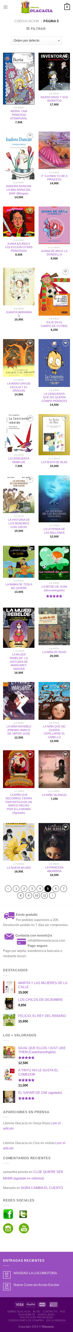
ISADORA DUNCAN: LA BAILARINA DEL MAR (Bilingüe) (19, 190)
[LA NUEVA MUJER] (18, 842)
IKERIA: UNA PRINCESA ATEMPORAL (18, 115)
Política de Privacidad (36, 1317)
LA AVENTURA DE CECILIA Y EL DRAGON (18, 387)
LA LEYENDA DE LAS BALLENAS (54, 531)
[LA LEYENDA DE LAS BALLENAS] (54, 498)
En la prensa (55, 1320)
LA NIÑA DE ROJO (54, 652)
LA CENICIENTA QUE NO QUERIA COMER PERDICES (54, 397)
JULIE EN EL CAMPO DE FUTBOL (54, 324)
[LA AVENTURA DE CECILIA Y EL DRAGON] (18, 358)
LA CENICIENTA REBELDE (18, 460)
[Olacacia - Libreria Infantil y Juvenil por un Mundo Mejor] (36, 7)
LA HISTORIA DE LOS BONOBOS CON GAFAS (19, 523)
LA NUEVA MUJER (19, 867)
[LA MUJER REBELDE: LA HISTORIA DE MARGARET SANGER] (18, 628)
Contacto (50, 1311)
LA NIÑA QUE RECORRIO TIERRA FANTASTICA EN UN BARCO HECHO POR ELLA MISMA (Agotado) (18, 803)
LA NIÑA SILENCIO (54, 795)
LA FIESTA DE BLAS (54, 462)
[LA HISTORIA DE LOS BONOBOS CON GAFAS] (18, 494)
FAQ (62, 1311)
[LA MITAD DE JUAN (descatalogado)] (54, 563)
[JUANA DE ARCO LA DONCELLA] (54, 225)
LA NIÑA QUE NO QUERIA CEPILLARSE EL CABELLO (54, 732)
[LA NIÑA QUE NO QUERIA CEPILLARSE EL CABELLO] (54, 701)
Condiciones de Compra (26, 1320)
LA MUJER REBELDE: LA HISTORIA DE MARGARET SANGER (19, 661)
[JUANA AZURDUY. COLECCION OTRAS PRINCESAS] (18, 222)
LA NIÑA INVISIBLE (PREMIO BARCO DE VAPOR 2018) (18, 730)
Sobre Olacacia (18, 1311)
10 (36, 895)
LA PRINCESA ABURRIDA (54, 869)
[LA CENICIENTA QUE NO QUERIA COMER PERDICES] (54, 363)
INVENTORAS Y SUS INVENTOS (54, 99)
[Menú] (5, 7)
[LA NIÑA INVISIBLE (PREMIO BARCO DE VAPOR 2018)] (18, 701)
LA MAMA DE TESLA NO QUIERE (18, 586)
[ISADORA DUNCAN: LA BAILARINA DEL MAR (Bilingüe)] (18, 155)
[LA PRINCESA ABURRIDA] (54, 842)
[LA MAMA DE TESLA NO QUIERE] (18, 562)
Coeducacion (26, 21)
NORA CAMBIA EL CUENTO (42, 1188)
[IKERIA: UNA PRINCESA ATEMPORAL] (18, 78)
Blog (36, 1311)
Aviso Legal (46, 1314)
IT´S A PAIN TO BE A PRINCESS (54, 178)
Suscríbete (26, 1314)
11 (44, 895)
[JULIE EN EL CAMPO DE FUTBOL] (54, 292)
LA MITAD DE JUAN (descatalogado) (54, 588)
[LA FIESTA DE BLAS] (54, 434)
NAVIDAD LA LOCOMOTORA (35, 1273)
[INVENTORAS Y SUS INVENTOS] (54, 71)
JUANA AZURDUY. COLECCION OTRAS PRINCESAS (18, 247)
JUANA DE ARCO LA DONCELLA (54, 253)
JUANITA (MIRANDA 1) (19, 314)
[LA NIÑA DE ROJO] (54, 626)
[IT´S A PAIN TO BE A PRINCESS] (54, 150)
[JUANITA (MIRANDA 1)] (18, 286)
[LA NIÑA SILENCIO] (54, 769)
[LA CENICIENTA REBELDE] (18, 433)
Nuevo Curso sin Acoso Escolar (36, 1285)
